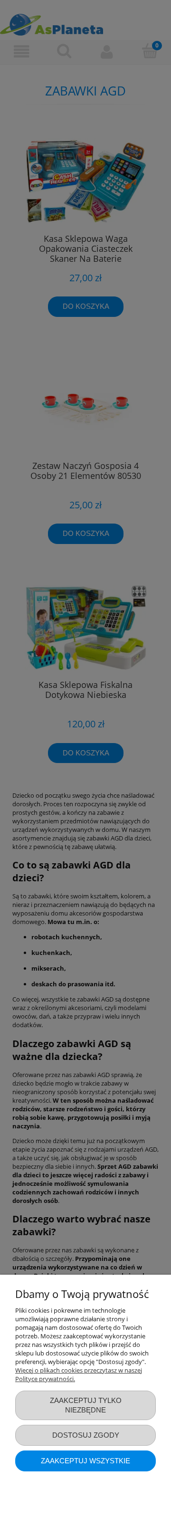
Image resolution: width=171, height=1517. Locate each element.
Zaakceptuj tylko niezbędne (86, 1405)
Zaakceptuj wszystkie (85, 1461)
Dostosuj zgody (85, 1435)
